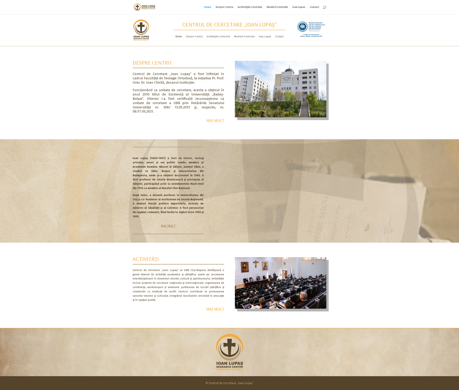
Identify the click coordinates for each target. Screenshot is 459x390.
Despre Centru (224, 7)
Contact (314, 7)
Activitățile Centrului (250, 7)
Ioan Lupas (298, 7)
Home (207, 7)
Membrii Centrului (277, 7)
